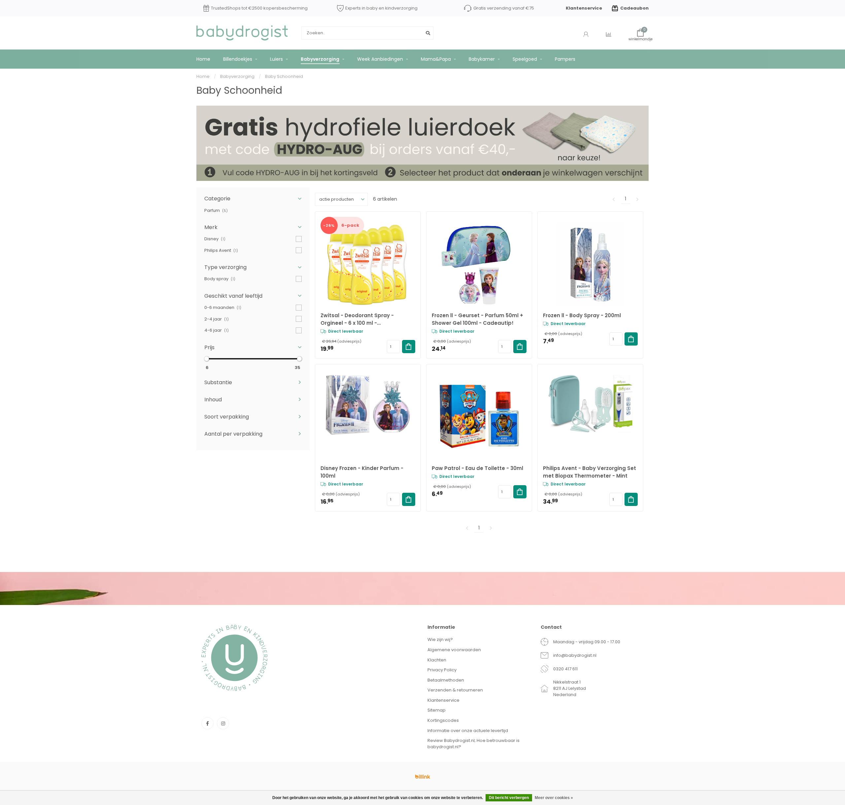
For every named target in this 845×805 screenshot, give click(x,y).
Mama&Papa (436, 59)
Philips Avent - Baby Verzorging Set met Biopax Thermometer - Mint (589, 472)
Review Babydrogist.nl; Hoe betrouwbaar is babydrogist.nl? (473, 743)
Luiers (276, 59)
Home (203, 59)
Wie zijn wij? (440, 639)
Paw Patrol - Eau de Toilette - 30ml (477, 468)
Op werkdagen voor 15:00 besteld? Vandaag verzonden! (255, 8)
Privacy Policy (441, 670)
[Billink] (422, 777)
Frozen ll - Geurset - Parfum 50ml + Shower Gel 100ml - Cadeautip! (477, 319)
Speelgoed (525, 59)
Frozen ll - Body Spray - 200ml (582, 315)
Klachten (436, 660)
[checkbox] (253, 210)
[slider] (206, 358)
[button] (253, 199)
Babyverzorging (320, 59)
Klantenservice (584, 8)
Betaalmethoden (445, 680)
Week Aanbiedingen (380, 59)
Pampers (565, 59)
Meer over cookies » (554, 797)
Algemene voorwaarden (454, 650)
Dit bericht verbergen (509, 797)
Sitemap (436, 710)
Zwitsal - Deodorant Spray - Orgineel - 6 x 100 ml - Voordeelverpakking (357, 319)
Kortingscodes (443, 720)
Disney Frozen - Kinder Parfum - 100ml (362, 472)
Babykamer (482, 59)
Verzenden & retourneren (455, 690)
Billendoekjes (237, 59)
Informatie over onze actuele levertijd (467, 730)
